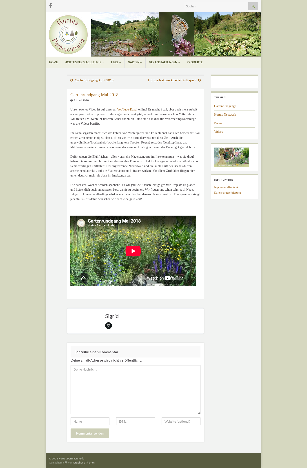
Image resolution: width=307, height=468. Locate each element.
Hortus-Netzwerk (225, 114)
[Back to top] (297, 458)
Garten (134, 62)
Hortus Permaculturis (83, 62)
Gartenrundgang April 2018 (94, 80)
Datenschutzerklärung (227, 192)
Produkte (194, 62)
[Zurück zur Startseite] (153, 34)
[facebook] (50, 5)
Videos (218, 131)
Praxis (218, 123)
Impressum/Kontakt (226, 187)
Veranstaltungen (163, 62)
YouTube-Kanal (127, 109)
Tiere (115, 62)
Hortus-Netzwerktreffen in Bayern (172, 80)
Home (53, 62)
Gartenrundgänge (225, 106)
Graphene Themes (84, 462)
